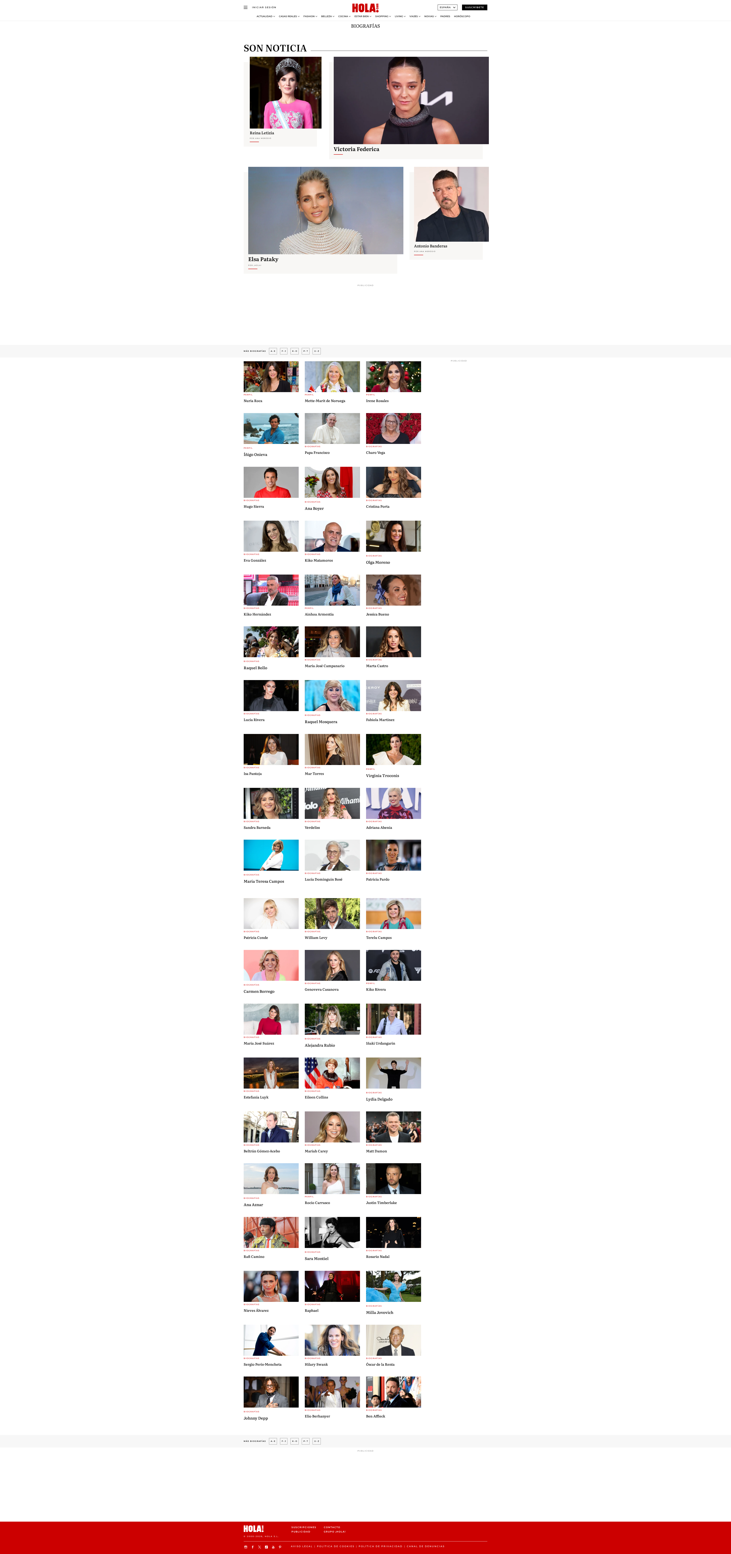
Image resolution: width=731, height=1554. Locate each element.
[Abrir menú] (245, 7)
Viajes (413, 16)
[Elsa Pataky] (325, 210)
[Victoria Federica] (411, 100)
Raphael (311, 1310)
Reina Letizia (262, 132)
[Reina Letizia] (286, 93)
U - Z (316, 351)
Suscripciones (303, 1527)
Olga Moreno (378, 562)
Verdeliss (312, 827)
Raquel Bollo (255, 667)
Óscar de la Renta (380, 1364)
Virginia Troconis (382, 775)
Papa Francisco (317, 452)
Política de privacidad (381, 1546)
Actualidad (264, 16)
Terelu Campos (379, 937)
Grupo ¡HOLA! (335, 1531)
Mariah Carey (316, 1151)
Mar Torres (314, 773)
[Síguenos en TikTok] (267, 1547)
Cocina (343, 16)
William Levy (316, 937)
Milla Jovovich (379, 1312)
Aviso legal (302, 1546)
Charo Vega (375, 452)
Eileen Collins (316, 1097)
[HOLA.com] (365, 8)
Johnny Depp (256, 1418)
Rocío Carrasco (317, 1202)
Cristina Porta (377, 506)
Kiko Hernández (257, 614)
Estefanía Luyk (256, 1097)
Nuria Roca (253, 400)
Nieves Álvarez (256, 1310)
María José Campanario (325, 665)
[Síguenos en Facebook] (253, 1547)
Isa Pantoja (253, 773)
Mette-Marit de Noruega (325, 400)
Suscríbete (474, 7)
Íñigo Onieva (255, 454)
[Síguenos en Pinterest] (281, 1547)
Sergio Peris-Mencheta (263, 1364)
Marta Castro (377, 665)
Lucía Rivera (254, 719)
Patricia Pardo (377, 879)
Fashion (309, 16)
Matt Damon (376, 1151)
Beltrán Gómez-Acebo (262, 1151)
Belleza (326, 16)
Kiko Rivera (376, 989)
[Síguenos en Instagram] (246, 1547)
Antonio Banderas (430, 246)
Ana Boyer (314, 508)
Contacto (332, 1527)
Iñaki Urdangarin (380, 1043)
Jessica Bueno (377, 614)
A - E (273, 351)
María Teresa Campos (264, 881)
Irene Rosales (377, 400)
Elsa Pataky (263, 259)
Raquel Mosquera (321, 721)
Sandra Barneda (257, 827)
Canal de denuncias (426, 1546)
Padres (445, 16)
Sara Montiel (317, 1258)
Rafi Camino (254, 1256)
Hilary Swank (316, 1364)
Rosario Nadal (377, 1256)
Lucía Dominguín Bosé (323, 879)
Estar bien (361, 16)
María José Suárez (259, 1043)
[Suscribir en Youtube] (274, 1547)
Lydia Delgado (379, 1099)
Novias (429, 16)
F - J (284, 351)
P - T (305, 351)
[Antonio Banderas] (451, 204)
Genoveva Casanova (322, 989)
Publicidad (300, 1531)
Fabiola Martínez (380, 719)
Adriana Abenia (379, 827)
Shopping (381, 16)
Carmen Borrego (259, 991)
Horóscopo (462, 16)
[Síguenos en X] (260, 1547)
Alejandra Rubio (320, 1045)
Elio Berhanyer (317, 1416)
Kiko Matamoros (319, 560)
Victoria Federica (356, 149)
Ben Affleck (375, 1416)
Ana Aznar (253, 1204)
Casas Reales (288, 16)
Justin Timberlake (381, 1202)
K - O (294, 351)
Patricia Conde (256, 937)
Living (399, 16)
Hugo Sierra (254, 506)
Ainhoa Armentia (319, 614)
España (445, 7)
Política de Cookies (335, 1546)
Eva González (255, 560)
